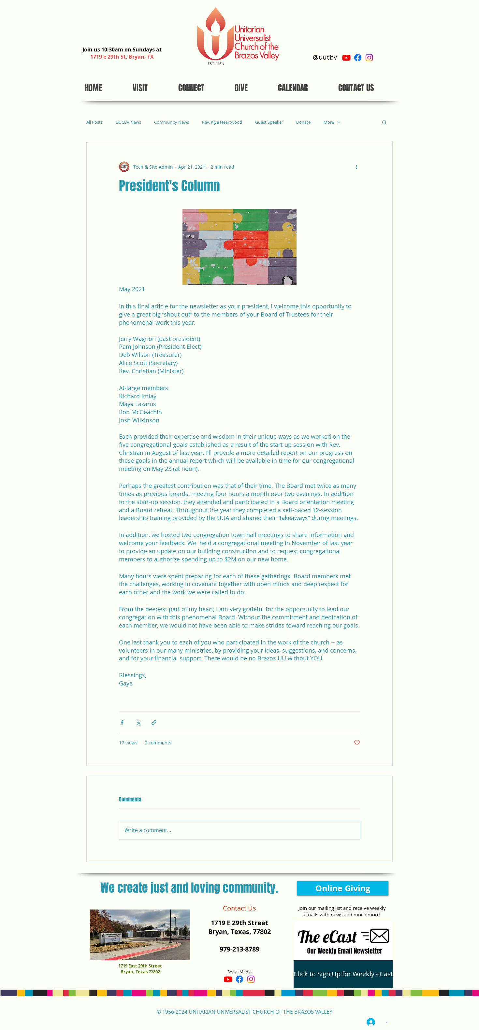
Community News (171, 122)
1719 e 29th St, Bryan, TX (122, 56)
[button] (384, 122)
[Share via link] (154, 722)
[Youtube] (346, 58)
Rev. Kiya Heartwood (222, 122)
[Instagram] (369, 58)
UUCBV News (128, 122)
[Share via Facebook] (122, 722)
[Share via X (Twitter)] (138, 722)
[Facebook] (358, 58)
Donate (303, 122)
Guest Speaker (269, 122)
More (329, 122)
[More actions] (356, 167)
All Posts (94, 122)
